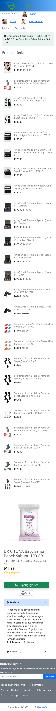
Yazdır (28, 592)
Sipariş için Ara (28, 585)
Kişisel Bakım (26, 35)
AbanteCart (43, 707)
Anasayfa (12, 35)
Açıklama (14, 602)
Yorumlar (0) (16, 651)
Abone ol (49, 676)
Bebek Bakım (43, 35)
